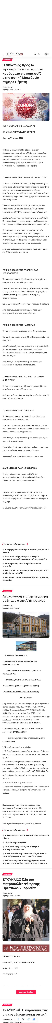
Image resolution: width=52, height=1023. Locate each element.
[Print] (34, 1019)
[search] (35, 54)
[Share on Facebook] (18, 1019)
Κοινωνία (7, 59)
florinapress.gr (7, 87)
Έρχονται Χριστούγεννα (15, 842)
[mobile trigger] (5, 54)
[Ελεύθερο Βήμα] (15, 54)
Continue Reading (26, 992)
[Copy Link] (28, 1019)
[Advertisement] (26, 25)
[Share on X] (23, 1019)
